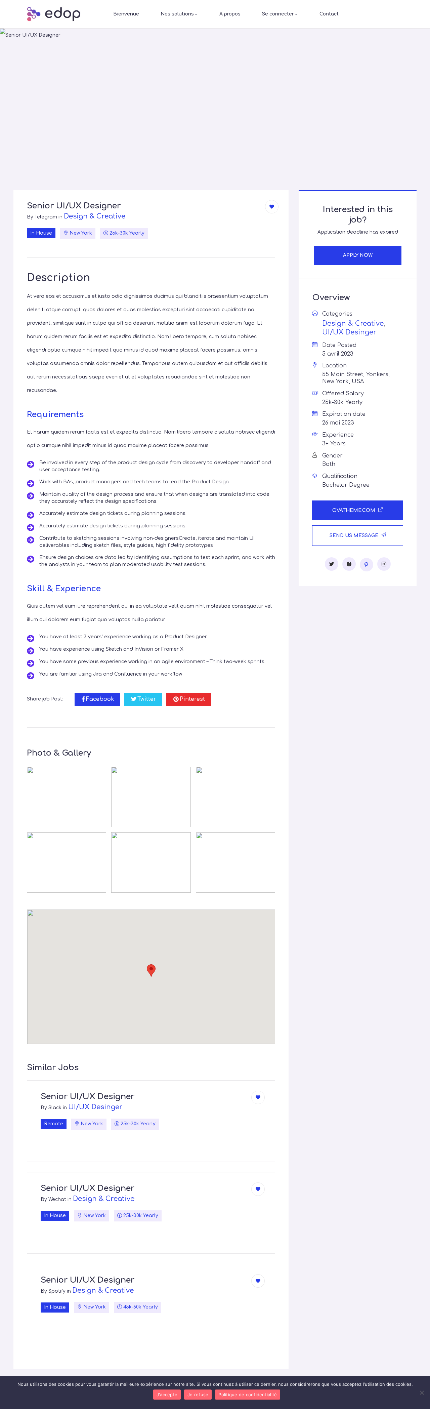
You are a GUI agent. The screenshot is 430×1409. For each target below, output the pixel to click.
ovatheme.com (354, 510)
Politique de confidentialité (247, 1394)
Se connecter (278, 13)
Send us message (355, 535)
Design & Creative (94, 216)
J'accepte (167, 1394)
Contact (329, 13)
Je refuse (197, 1394)
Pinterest (192, 699)
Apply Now (358, 255)
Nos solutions (177, 13)
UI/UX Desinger (95, 1107)
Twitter (146, 699)
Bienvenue (126, 13)
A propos (230, 13)
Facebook (100, 699)
